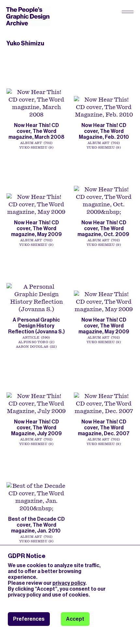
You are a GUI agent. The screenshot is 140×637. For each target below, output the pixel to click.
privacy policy (68, 583)
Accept (75, 619)
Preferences (29, 619)
